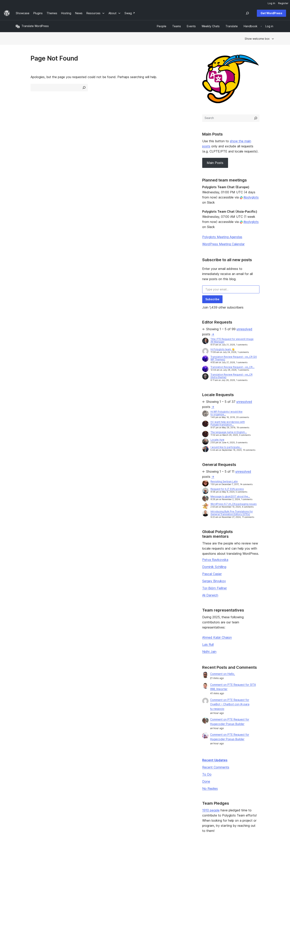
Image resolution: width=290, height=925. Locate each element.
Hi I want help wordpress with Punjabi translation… (227, 423)
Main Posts (215, 163)
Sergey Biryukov (214, 581)
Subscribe (212, 299)
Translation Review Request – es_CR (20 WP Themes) (233, 358)
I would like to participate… (226, 447)
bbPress (233, 871)
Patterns (73, 878)
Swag (178, 878)
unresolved (244, 329)
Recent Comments (215, 767)
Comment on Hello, (222, 673)
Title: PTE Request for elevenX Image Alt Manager (232, 340)
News (19, 865)
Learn (124, 859)
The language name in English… (228, 432)
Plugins (73, 871)
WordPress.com (238, 859)
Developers (128, 871)
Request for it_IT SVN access (227, 488)
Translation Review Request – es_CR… (232, 367)
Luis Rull (208, 644)
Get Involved (181, 859)
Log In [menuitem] (271, 3)
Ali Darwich (210, 595)
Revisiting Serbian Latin (224, 481)
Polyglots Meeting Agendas (222, 237)
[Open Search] (247, 13)
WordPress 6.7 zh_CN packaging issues (233, 503)
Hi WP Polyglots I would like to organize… (226, 413)
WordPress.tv (131, 878)
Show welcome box (257, 38)
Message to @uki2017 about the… (230, 496)
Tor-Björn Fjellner (214, 588)
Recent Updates (214, 760)
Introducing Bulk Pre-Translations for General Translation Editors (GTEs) (231, 513)
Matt (230, 865)
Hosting (21, 871)
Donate (179, 871)
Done (206, 781)
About (20, 859)
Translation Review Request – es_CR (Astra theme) (231, 376)
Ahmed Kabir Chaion (217, 637)
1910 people (211, 810)
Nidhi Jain (209, 652)
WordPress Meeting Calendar (223, 244)
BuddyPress (235, 878)
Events (177, 865)
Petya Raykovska (215, 560)
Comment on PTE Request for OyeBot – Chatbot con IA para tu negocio (229, 704)
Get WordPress (271, 13)
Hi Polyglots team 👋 (222, 349)
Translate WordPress (35, 26)
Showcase (75, 859)
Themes (73, 865)
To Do (206, 774)
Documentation (131, 865)
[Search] (255, 118)
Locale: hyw (217, 439)
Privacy (20, 878)
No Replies (210, 788)
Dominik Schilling (214, 567)
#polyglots (251, 197)
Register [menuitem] (283, 3)
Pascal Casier (212, 574)
